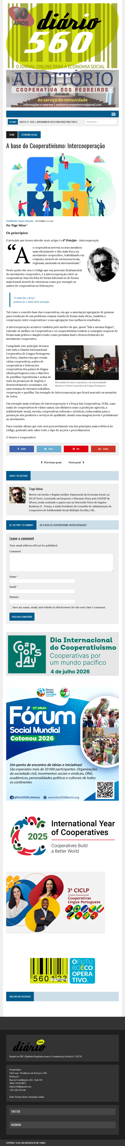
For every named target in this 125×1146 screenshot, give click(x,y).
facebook (16, 1125)
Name (13, 576)
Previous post (53, 462)
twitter (15, 1112)
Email (12, 587)
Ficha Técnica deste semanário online (26, 1096)
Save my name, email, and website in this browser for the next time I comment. (59, 607)
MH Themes (41, 1142)
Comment (15, 551)
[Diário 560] (62, 36)
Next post (75, 462)
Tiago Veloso (25, 221)
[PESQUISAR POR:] (101, 121)
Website (14, 597)
